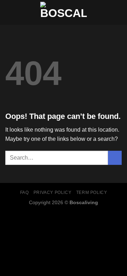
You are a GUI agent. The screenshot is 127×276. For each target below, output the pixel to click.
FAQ (24, 192)
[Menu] (9, 12)
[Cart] (118, 12)
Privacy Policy (53, 192)
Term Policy (91, 192)
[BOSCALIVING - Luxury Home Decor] (63, 12)
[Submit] (115, 158)
